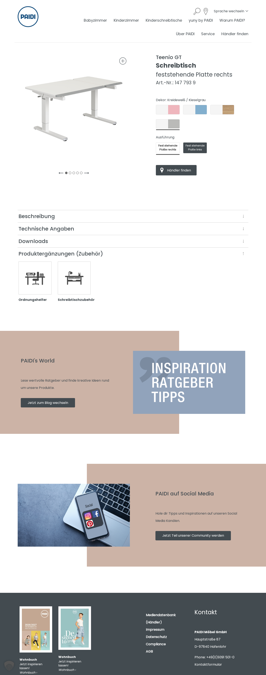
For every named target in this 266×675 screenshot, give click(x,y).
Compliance (156, 644)
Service (208, 33)
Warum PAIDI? (232, 20)
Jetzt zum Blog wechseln (48, 402)
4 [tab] (78, 174)
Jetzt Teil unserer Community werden (193, 535)
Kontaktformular (208, 664)
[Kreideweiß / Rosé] (168, 109)
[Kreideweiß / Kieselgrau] (168, 124)
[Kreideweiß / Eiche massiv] (222, 109)
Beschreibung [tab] (36, 216)
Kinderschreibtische (164, 20)
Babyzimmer (95, 20)
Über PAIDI (185, 33)
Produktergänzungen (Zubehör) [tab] (60, 253)
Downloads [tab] (33, 241)
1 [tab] (67, 174)
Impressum (155, 629)
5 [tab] (82, 174)
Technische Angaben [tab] (46, 228)
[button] (9, 666)
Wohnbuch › (28, 672)
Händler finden (234, 33)
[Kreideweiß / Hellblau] (195, 109)
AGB (149, 651)
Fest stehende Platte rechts (167, 147)
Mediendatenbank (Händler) (161, 619)
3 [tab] (75, 174)
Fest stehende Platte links (195, 147)
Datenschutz (156, 636)
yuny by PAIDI (201, 20)
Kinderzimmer (126, 20)
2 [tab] (71, 174)
